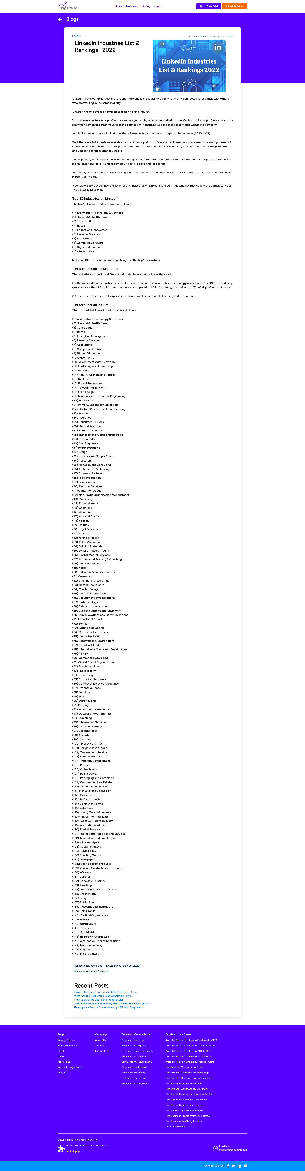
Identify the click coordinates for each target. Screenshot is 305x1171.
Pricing (146, 6)
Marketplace (65, 1061)
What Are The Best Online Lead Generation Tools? (103, 995)
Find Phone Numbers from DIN (183, 1083)
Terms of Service (67, 1045)
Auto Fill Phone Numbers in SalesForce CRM (191, 1045)
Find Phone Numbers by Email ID (184, 1105)
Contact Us (102, 1050)
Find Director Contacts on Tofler (184, 1067)
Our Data (100, 1045)
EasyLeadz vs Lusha (132, 1040)
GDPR (61, 1050)
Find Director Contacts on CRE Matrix (187, 1088)
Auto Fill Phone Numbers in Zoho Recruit (189, 1056)
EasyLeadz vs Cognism (134, 1083)
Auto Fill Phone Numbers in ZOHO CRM (189, 1050)
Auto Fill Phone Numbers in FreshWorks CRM (191, 1040)
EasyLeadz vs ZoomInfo (135, 1056)
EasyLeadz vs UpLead (133, 1077)
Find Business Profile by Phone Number (188, 1115)
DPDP (61, 1056)
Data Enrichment (175, 1126)
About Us (100, 1040)
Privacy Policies (66, 1040)
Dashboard (132, 6)
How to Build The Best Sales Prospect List (98, 999)
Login (157, 6)
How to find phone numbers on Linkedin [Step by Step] (106, 992)
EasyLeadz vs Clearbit (133, 1072)
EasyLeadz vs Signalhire (134, 1045)
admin (78, 36)
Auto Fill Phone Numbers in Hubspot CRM (190, 1061)
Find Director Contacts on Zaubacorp (187, 1072)
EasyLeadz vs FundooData (136, 1061)
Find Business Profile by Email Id (184, 1121)
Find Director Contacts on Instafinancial (189, 1077)
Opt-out (63, 1072)
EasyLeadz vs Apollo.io (134, 1067)
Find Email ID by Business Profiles (184, 1110)
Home (118, 6)
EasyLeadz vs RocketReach (137, 1050)
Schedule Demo (234, 6)
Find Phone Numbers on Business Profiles (189, 1094)
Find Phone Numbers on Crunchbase (187, 1099)
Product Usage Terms (70, 1067)
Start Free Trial (209, 6)
